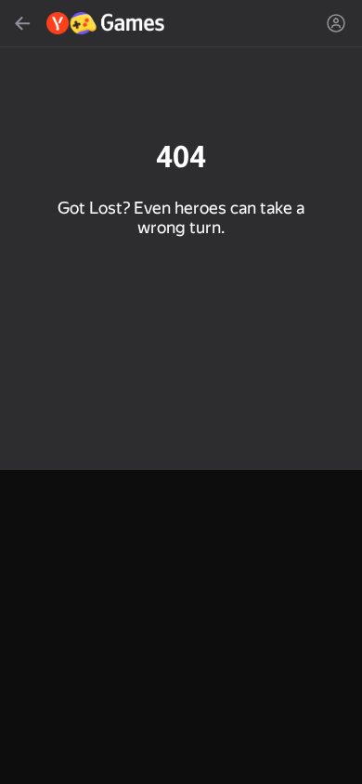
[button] (181, 392)
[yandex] (106, 23)
